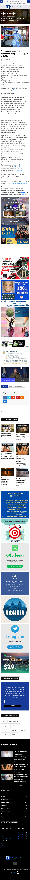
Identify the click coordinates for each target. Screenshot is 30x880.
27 (18, 839)
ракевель (23, 730)
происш (5, 734)
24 (6, 839)
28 (23, 839)
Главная (3, 16)
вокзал (15, 726)
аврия (14, 734)
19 (14, 837)
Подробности (19, 167)
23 (3, 839)
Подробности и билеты (20, 90)
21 (23, 837)
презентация (13, 722)
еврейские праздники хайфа (16, 386)
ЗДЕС (23, 194)
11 (10, 835)
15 (27, 835)
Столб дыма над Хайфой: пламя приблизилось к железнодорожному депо (22, 482)
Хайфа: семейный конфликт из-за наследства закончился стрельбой (6, 481)
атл (4, 722)
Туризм (14, 814)
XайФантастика (14, 799)
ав (22, 726)
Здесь (23, 192)
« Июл (3, 846)
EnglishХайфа (14, 797)
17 (6, 837)
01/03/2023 (7, 60)
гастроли (13, 730)
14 (23, 835)
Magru (15, 872)
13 (18, 835)
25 (10, 839)
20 (18, 837)
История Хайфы (14, 808)
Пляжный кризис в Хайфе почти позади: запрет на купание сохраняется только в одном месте (7, 456)
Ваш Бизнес (14, 805)
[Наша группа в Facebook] (15, 863)
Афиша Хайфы (11, 16)
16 (3, 837)
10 (6, 835)
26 (14, 839)
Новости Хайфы (14, 811)
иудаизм (6, 726)
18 (10, 837)
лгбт (4, 730)
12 (14, 835)
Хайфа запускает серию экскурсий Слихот (6, 435)
